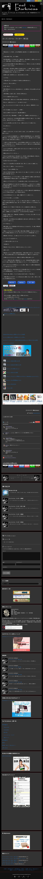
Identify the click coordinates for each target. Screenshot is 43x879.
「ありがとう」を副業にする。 (9, 313)
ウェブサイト (5, 567)
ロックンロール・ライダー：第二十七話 (17, 506)
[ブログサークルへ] (12, 627)
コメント (4, 551)
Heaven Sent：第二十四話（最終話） (9, 860)
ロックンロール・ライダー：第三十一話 (15, 659)
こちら (15, 298)
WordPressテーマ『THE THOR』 (9, 700)
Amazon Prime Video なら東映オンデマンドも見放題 (14, 334)
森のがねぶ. (21, 862)
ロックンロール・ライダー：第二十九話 (15, 674)
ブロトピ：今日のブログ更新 (12, 372)
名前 (4, 562)
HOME (4, 19)
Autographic (6, 729)
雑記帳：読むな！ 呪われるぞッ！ (9, 745)
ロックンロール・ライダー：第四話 (16, 498)
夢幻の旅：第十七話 (13, 490)
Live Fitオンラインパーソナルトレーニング (11, 636)
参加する (28, 804)
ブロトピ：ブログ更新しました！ (13, 368)
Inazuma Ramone (36, 413)
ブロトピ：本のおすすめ (11, 384)
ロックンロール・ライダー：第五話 (16, 514)
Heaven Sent (6, 727)
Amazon (25, 298)
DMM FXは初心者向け (6, 756)
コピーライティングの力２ (8, 343)
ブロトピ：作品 (9, 388)
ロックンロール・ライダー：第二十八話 (15, 682)
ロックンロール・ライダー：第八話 (16, 522)
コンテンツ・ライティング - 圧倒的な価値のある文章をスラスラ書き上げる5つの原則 (20, 340)
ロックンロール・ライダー (9, 735)
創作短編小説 (5, 740)
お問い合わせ (5, 747)
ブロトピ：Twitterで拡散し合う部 (13, 360)
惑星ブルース (6, 737)
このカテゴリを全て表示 (21, 803)
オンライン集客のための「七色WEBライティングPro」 (14, 337)
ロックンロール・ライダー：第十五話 (9, 856)
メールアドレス (19, 562)
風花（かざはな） (22, 858)
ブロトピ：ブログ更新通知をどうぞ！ (13, 380)
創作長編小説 (9, 19)
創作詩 (3, 742)
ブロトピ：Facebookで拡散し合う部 (13, 364)
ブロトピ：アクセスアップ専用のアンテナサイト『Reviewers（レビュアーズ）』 (22, 376)
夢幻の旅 (24, 27)
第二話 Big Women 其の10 (8, 863)
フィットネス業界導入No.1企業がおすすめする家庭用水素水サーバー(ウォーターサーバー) (21, 307)
